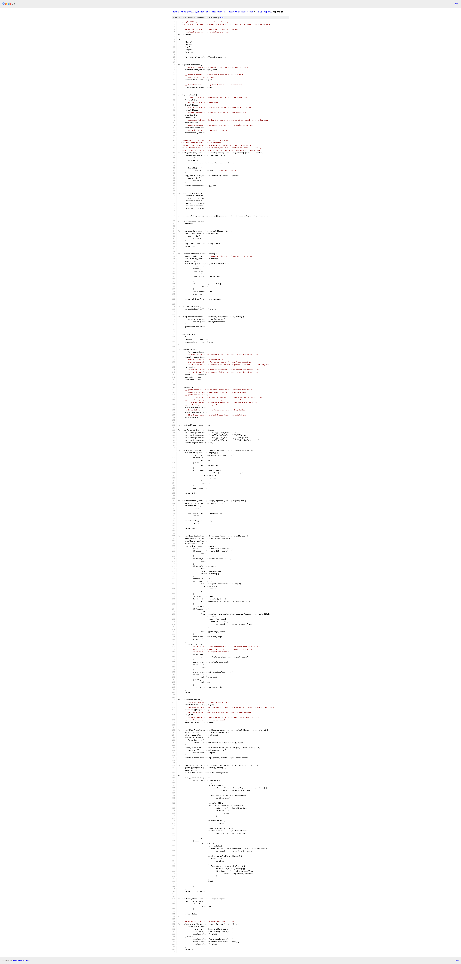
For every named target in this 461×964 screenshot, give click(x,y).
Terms (27, 960)
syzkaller (199, 11)
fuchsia (175, 11)
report (267, 11)
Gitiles (14, 960)
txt (450, 960)
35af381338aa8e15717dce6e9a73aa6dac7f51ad (229, 11)
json (457, 960)
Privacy (21, 960)
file (221, 18)
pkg (260, 11)
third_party (187, 11)
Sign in (456, 4)
